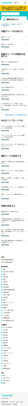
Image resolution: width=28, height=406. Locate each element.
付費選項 (13, 24)
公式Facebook (6, 404)
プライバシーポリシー (15, 402)
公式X (14, 404)
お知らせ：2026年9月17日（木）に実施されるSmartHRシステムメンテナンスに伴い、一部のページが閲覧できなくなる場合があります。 (14, 8)
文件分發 (19, 24)
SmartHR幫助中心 (5, 24)
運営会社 (5, 402)
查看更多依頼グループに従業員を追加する (16, 115)
